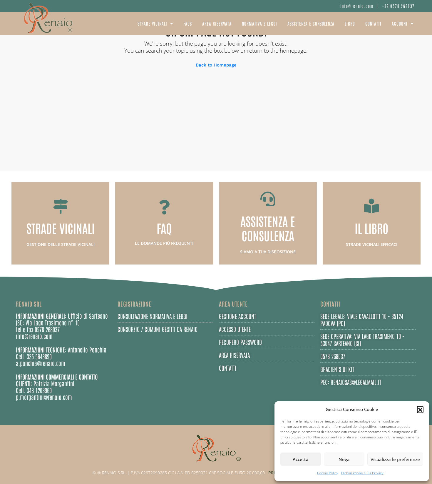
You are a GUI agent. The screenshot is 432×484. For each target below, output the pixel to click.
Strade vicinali (152, 23)
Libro (350, 23)
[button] (420, 409)
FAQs (187, 23)
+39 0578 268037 (398, 6)
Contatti (373, 23)
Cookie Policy (327, 472)
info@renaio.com (357, 6)
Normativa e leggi (259, 23)
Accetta (301, 459)
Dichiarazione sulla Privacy (362, 472)
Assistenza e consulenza (310, 23)
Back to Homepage (216, 65)
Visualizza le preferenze (395, 459)
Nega (344, 459)
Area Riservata (217, 23)
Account (400, 23)
